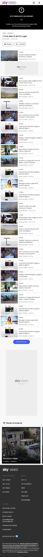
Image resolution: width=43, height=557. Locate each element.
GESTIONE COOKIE (9, 508)
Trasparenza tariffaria (8, 547)
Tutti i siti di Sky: (8, 476)
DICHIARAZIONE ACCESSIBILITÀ (8, 520)
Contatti (24, 547)
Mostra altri (21, 342)
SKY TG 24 (6, 484)
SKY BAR (24, 492)
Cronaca (11, 33)
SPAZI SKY (24, 496)
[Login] (34, 2)
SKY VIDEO (6, 488)
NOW (23, 488)
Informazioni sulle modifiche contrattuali (24, 545)
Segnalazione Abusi (22, 552)
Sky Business (26, 484)
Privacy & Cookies (7, 545)
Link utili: (6, 504)
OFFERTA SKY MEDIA (10, 525)
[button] (8, 44)
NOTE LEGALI (7, 516)
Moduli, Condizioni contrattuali (29, 543)
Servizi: (23, 476)
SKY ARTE (6, 492)
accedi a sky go (9, 536)
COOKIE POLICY (8, 512)
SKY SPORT (7, 480)
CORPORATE (7, 529)
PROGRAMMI (25, 500)
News (4, 33)
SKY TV (23, 480)
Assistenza (18, 547)
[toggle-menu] (39, 2)
